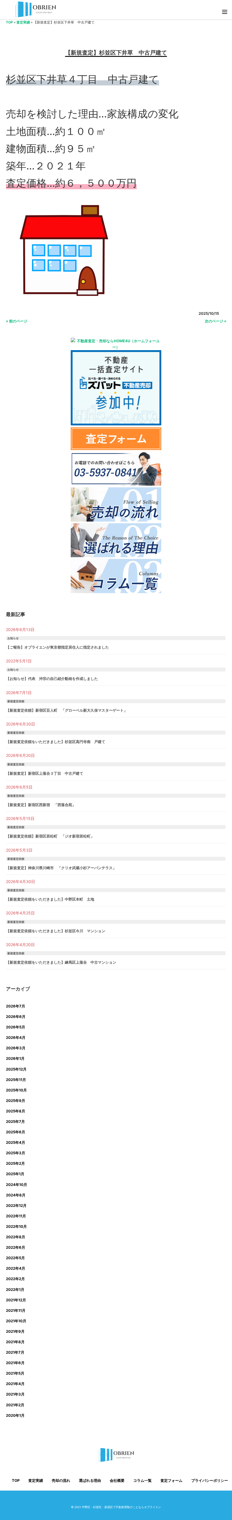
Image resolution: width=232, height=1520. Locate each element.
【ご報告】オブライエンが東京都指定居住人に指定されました (57, 647)
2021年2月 (15, 1405)
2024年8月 (15, 1195)
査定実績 (23, 22)
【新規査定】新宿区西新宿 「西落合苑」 (41, 804)
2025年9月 (15, 1100)
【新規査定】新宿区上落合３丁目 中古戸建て (44, 773)
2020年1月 (15, 1415)
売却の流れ (61, 1480)
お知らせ (13, 638)
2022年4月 (15, 1268)
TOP (9, 22)
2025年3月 (15, 1153)
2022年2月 (15, 1278)
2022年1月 (15, 1289)
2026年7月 (15, 1006)
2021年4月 (15, 1383)
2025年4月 (15, 1142)
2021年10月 (16, 1321)
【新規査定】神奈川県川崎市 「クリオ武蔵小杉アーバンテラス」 (61, 868)
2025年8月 (15, 1111)
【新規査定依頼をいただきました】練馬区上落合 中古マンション (61, 962)
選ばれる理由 (90, 1480)
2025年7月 (15, 1121)
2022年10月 (16, 1226)
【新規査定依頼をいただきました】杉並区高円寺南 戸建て (55, 741)
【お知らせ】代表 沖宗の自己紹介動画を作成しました (52, 678)
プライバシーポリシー (209, 1480)
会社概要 (117, 1480)
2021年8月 (15, 1342)
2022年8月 (15, 1237)
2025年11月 (16, 1079)
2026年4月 (15, 1037)
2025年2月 (15, 1163)
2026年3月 (15, 1048)
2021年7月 (15, 1352)
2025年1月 (15, 1174)
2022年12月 (16, 1205)
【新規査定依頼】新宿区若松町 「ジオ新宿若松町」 (50, 836)
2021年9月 (15, 1331)
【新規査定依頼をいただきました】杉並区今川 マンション (55, 931)
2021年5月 (15, 1373)
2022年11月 (16, 1216)
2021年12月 (16, 1300)
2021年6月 (15, 1362)
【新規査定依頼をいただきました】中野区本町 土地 (50, 899)
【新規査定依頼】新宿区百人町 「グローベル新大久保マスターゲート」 (66, 710)
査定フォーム (171, 1480)
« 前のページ (16, 321)
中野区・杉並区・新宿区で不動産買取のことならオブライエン (121, 1507)
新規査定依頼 (15, 701)
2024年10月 (16, 1184)
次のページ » (215, 321)
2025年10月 (16, 1090)
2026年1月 (15, 1058)
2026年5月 (15, 1027)
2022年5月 (15, 1258)
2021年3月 (15, 1394)
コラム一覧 (142, 1480)
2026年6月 (15, 1016)
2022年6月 (15, 1247)
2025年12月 (16, 1069)
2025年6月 (15, 1132)
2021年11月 (15, 1310)
